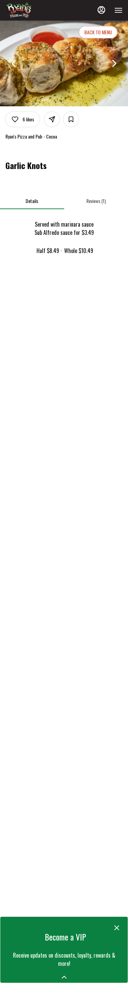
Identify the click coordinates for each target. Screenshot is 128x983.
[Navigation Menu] (118, 10)
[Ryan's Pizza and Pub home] (36, 10)
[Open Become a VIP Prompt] (64, 977)
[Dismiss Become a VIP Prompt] (117, 928)
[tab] (32, 201)
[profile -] (101, 10)
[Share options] (51, 119)
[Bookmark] (71, 119)
